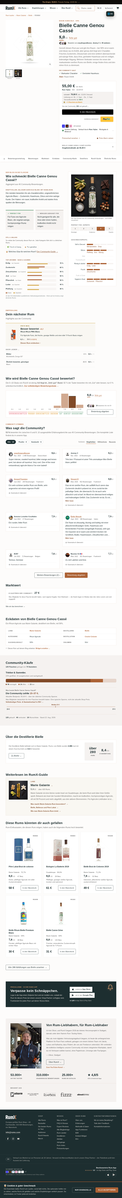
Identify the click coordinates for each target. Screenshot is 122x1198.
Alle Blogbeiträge (63, 1130)
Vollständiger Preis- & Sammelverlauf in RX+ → (24, 702)
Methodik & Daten (82, 1126)
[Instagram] (13, 1139)
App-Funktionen (81, 1130)
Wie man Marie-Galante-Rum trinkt (46, 811)
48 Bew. (20, 940)
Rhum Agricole (66, 21)
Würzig (101, 252)
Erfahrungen (80, 1123)
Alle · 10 (11, 442)
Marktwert (45, 158)
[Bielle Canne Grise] (61, 913)
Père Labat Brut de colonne (21, 867)
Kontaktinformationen (102, 1126)
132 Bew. (58, 940)
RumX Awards (43, 1135)
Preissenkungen (63, 1148)
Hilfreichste (102, 442)
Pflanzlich (13, 280)
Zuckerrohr (10, 267)
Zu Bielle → (16, 756)
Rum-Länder (61, 1133)
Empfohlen (91, 442)
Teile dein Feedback (101, 1123)
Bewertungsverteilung (16, 158)
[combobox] (85, 8)
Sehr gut (73, 37)
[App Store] (108, 1174)
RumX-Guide (96, 158)
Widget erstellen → (43, 648)
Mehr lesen (69, 501)
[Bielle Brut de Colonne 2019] (98, 849)
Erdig (12, 263)
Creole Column (91, 636)
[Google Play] (114, 1174)
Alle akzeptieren (107, 1190)
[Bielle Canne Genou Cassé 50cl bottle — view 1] (9, 73)
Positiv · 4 (23, 442)
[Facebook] (8, 1139)
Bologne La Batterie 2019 (57, 867)
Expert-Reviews (63, 1126)
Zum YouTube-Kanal (55, 1067)
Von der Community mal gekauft (75, 106)
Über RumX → (55, 1062)
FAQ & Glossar (62, 1123)
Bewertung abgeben (100, 411)
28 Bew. (58, 876)
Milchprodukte (92, 246)
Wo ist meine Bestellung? (103, 1120)
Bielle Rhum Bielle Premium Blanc (21, 931)
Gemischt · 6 (36, 442)
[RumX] (10, 8)
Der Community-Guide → (47, 252)
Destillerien (61, 1136)
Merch (40, 1138)
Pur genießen (30, 247)
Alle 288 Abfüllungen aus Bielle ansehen (27, 967)
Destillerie (84, 158)
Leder (13, 284)
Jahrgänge (61, 1142)
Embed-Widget (81, 1136)
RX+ (77, 1139)
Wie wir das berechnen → (15, 606)
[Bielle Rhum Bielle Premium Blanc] (23, 913)
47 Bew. (20, 876)
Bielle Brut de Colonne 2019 (96, 867)
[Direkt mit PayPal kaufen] (107, 119)
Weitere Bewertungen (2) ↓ (48, 575)
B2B (77, 1133)
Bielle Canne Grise (54, 930)
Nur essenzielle (83, 1190)
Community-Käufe (70, 158)
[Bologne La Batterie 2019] (61, 849)
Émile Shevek (76, 516)
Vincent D (75, 479)
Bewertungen (33, 158)
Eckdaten (56, 158)
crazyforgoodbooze (22, 453)
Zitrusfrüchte (16, 272)
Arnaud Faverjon (21, 479)
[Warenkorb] (118, 8)
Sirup (100, 246)
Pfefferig (14, 289)
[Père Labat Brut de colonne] (23, 849)
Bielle (87, 631)
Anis (95, 252)
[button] (29, 44)
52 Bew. (95, 876)
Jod (11, 276)
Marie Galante (35, 631)
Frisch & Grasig (14, 247)
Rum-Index (61, 1145)
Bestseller (42, 1123)
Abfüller (60, 1139)
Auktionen (42, 1132)
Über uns (78, 1120)
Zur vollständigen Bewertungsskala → (41, 386)
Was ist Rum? (62, 1120)
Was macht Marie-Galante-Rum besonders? (49, 804)
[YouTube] (18, 1139)
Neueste (112, 442)
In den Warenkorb (87, 112)
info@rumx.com (13, 1132)
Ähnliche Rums (110, 158)
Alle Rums (42, 1120)
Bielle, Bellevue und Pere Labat (44, 807)
